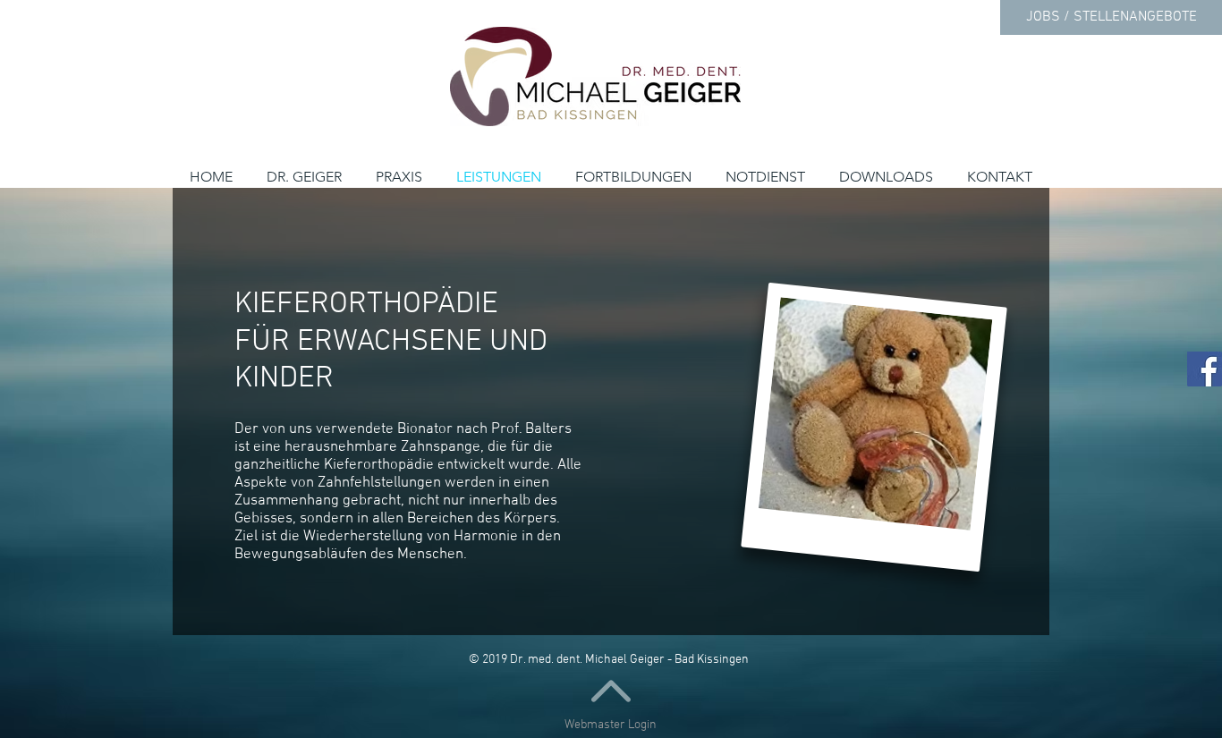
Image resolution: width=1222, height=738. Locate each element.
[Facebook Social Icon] (1204, 369)
